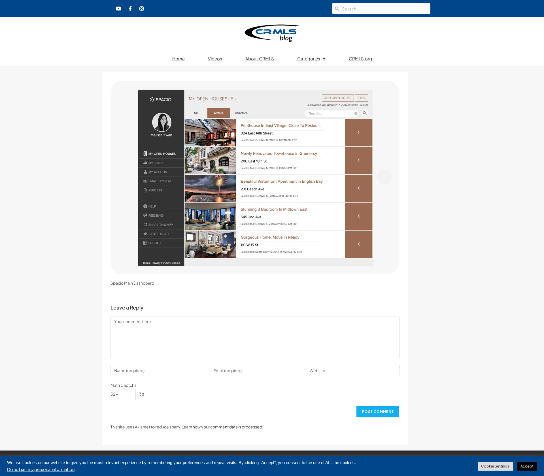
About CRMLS (259, 58)
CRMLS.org (360, 58)
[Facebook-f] (130, 8)
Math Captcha (123, 385)
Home (178, 58)
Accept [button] (527, 466)
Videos (215, 58)
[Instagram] (142, 8)
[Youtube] (118, 8)
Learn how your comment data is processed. (222, 426)
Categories (308, 58)
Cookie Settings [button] (495, 466)
